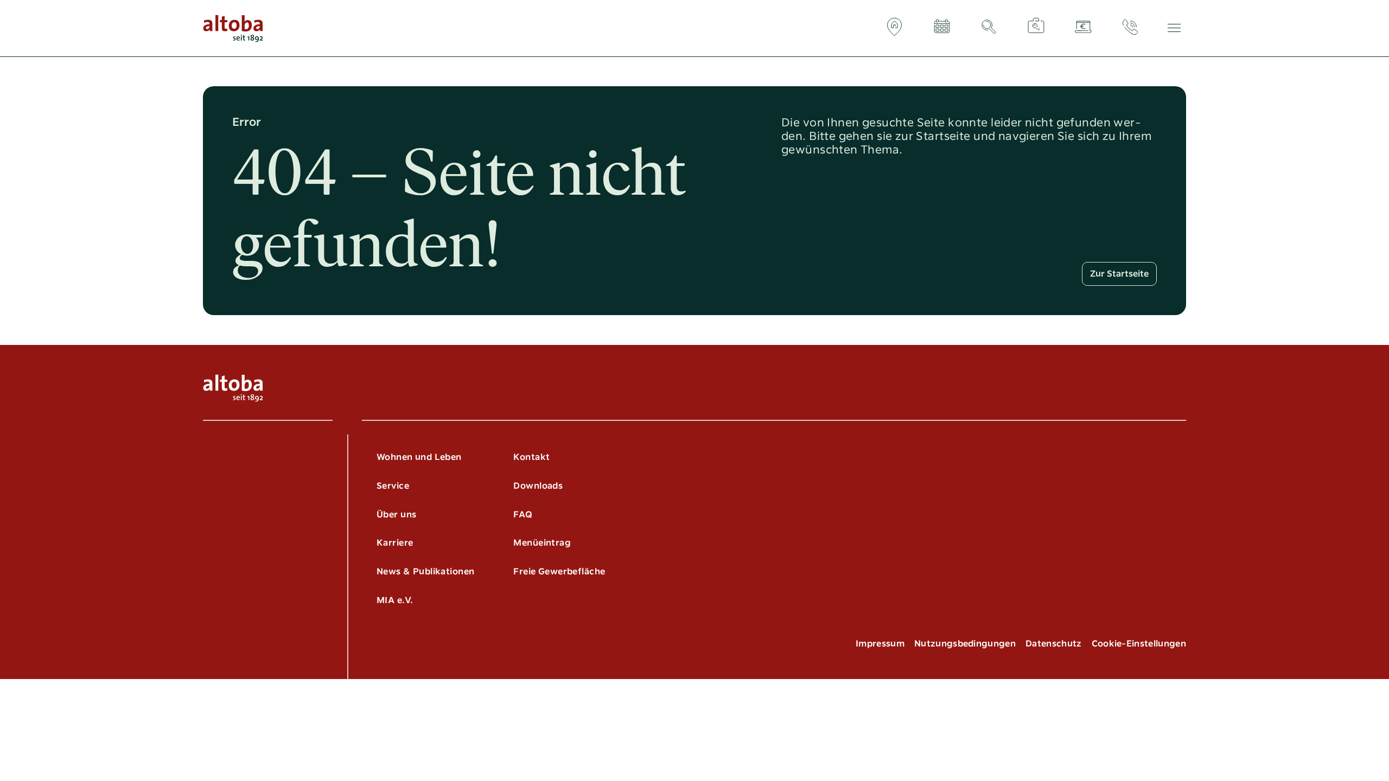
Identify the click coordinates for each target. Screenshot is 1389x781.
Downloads (538, 486)
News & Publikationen (425, 571)
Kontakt (531, 457)
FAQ (522, 514)
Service (393, 486)
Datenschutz (1053, 643)
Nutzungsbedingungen (965, 643)
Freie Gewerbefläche (559, 571)
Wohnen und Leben (419, 457)
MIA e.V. (395, 600)
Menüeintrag (542, 542)
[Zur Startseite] (233, 28)
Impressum (880, 643)
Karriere (395, 542)
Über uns (396, 514)
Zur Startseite (1119, 273)
